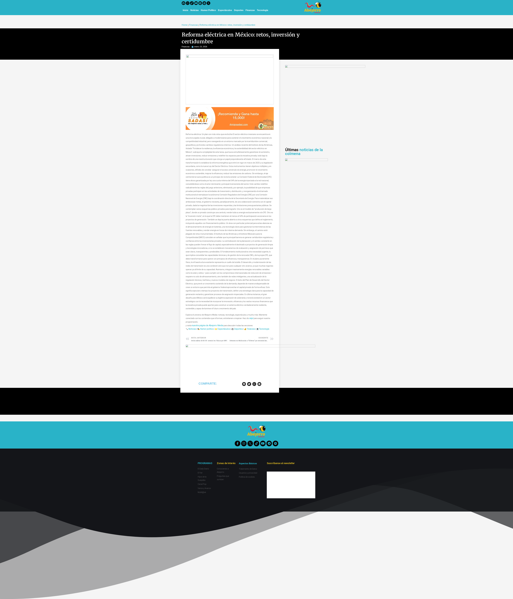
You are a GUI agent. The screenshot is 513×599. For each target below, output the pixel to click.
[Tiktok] (192, 3)
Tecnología (262, 10)
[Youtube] (196, 3)
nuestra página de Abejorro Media (207, 325)
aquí (251, 318)
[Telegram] (200, 3)
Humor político (207, 329)
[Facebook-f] (237, 443)
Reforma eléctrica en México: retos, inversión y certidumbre (227, 25)
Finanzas (250, 10)
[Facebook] (183, 3)
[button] (244, 384)
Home (184, 25)
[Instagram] (187, 3)
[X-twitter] (208, 3)
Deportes (238, 10)
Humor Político (208, 10)
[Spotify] (204, 3)
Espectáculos (225, 10)
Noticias (194, 10)
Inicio (185, 10)
